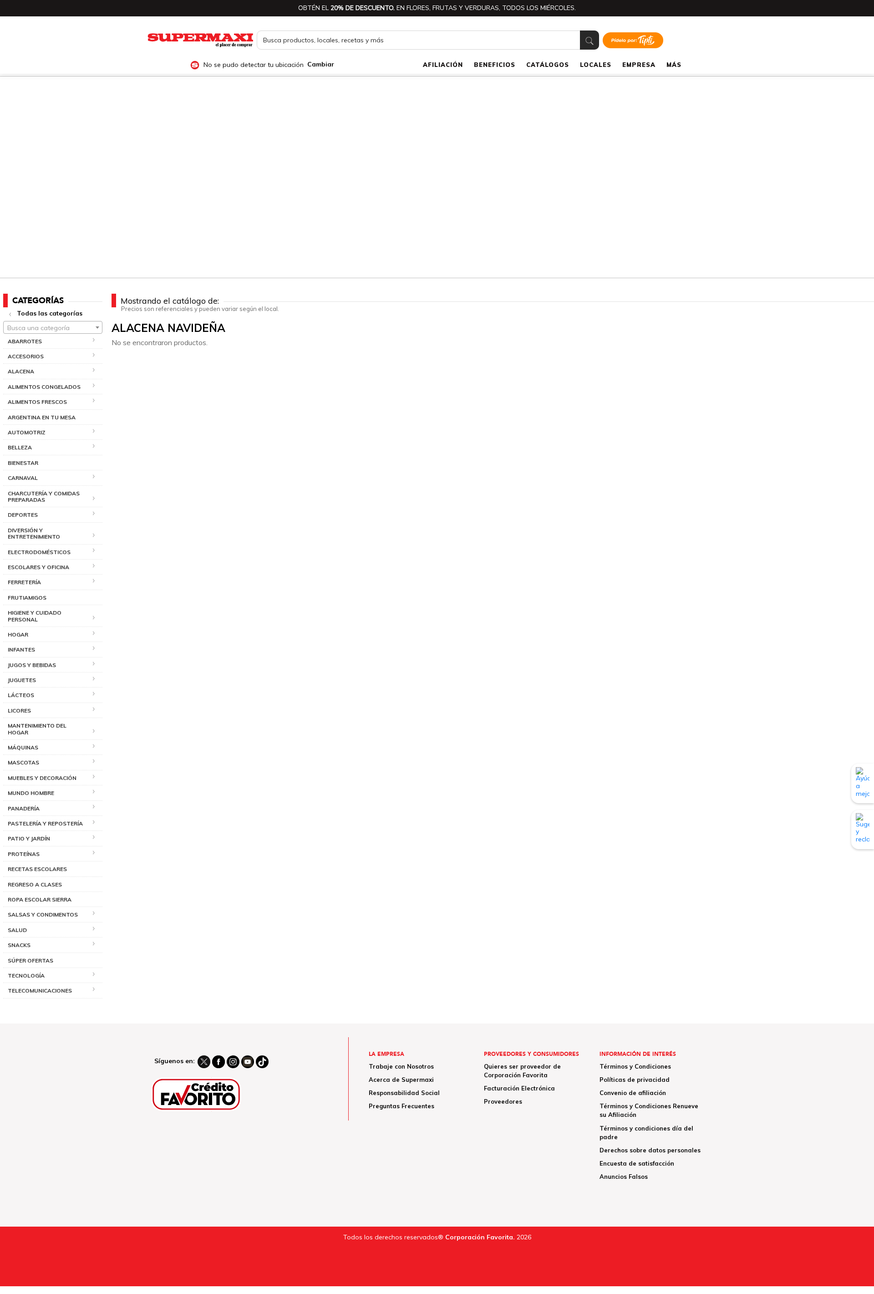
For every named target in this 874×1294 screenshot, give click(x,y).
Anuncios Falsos (624, 1176)
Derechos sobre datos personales (650, 1150)
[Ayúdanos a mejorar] (862, 783)
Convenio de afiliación (633, 1092)
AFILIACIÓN (443, 64)
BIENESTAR (23, 462)
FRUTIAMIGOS (27, 597)
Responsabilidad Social (404, 1092)
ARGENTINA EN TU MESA (42, 417)
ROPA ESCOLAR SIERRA (39, 899)
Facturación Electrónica (519, 1088)
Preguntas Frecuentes (401, 1106)
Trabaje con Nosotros (401, 1066)
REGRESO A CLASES (35, 884)
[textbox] (53, 327)
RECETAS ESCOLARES (37, 869)
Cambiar (320, 64)
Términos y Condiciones (635, 1066)
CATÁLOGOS (547, 64)
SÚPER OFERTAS (30, 960)
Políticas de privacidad (635, 1079)
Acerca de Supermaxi (401, 1079)
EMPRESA (639, 64)
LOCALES (595, 64)
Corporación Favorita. (480, 1237)
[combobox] (52, 327)
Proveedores (503, 1101)
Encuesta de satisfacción (637, 1163)
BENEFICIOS (494, 64)
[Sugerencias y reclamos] (862, 829)
